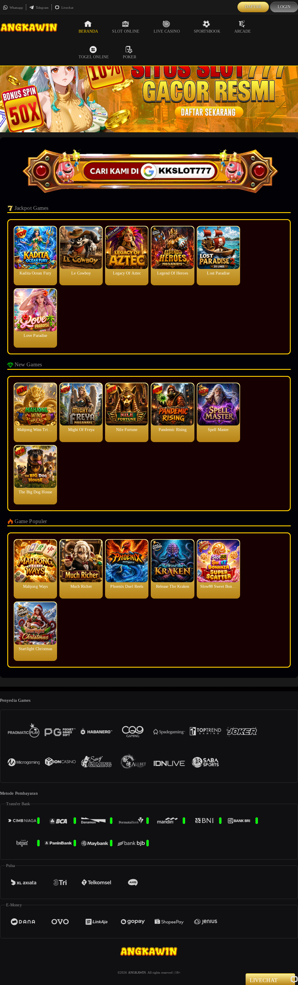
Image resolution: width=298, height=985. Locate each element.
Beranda (88, 31)
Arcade (242, 31)
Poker (129, 57)
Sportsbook (207, 31)
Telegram (42, 7)
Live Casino (167, 31)
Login (284, 7)
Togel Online (94, 57)
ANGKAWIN (137, 972)
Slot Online (125, 31)
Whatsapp (16, 7)
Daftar (253, 7)
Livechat (67, 7)
